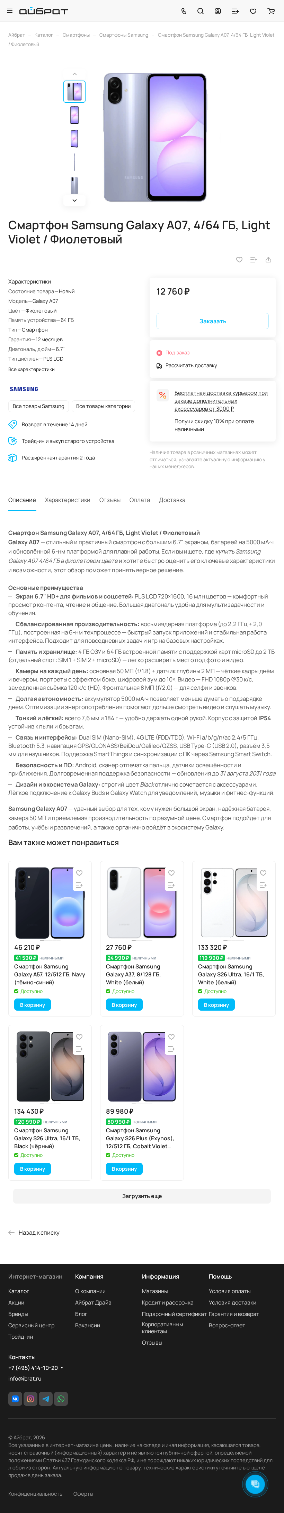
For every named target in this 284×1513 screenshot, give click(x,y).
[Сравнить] (254, 259)
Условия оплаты (230, 1291)
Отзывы (110, 500)
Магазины (155, 1291)
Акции (16, 1302)
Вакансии (87, 1325)
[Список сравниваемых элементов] (235, 10)
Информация (160, 1276)
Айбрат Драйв (93, 1302)
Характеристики (67, 500)
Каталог (18, 1291)
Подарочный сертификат (174, 1314)
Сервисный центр (31, 1325)
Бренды (18, 1314)
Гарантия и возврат (234, 1314)
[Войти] (218, 10)
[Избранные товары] (253, 10)
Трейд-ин (20, 1336)
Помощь (220, 1276)
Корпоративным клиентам (162, 1327)
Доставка (172, 500)
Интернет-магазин (35, 1276)
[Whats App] (61, 1399)
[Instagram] (30, 1399)
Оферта (83, 1493)
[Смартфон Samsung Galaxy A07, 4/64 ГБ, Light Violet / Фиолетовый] (155, 137)
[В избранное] (239, 259)
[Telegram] (46, 1399)
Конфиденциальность (35, 1493)
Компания (89, 1276)
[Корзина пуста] (271, 10)
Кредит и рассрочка (168, 1302)
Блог (81, 1314)
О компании (90, 1291)
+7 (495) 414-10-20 (33, 1368)
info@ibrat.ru (24, 1378)
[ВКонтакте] (15, 1399)
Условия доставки (232, 1302)
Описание (22, 500)
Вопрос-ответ (227, 1325)
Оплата (140, 500)
